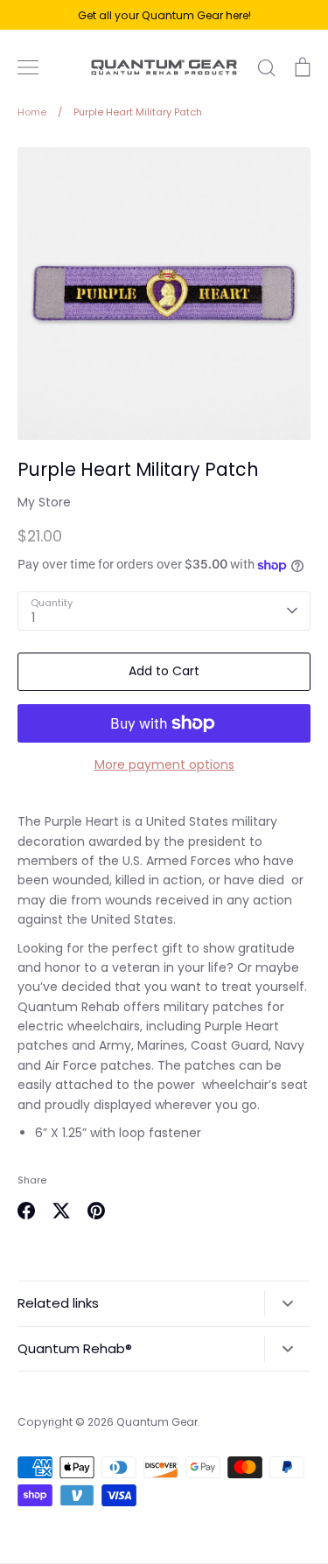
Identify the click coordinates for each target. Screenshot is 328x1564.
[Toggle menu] (28, 67)
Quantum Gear (157, 1421)
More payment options (164, 764)
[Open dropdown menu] (287, 1303)
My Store (44, 502)
